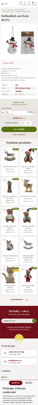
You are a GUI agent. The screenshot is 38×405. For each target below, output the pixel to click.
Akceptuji (16, 383)
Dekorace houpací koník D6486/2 (28, 257)
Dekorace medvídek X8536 (28, 168)
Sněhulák (18, 91)
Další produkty (17, 299)
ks (28, 123)
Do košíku (20, 129)
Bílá (16, 88)
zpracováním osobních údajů (20, 329)
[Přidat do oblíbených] (4, 150)
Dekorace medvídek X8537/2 (9, 227)
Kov (16, 85)
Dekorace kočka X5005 (9, 256)
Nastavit (29, 383)
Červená (22, 88)
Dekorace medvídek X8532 (28, 287)
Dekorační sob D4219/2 (28, 196)
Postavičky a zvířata (8, 11)
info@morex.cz (15, 360)
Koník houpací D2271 (10, 167)
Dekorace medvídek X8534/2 (28, 227)
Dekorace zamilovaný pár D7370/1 (10, 197)
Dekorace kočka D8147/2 (10, 287)
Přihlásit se (34, 321)
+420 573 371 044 (16, 352)
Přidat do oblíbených (19, 134)
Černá (28, 88)
